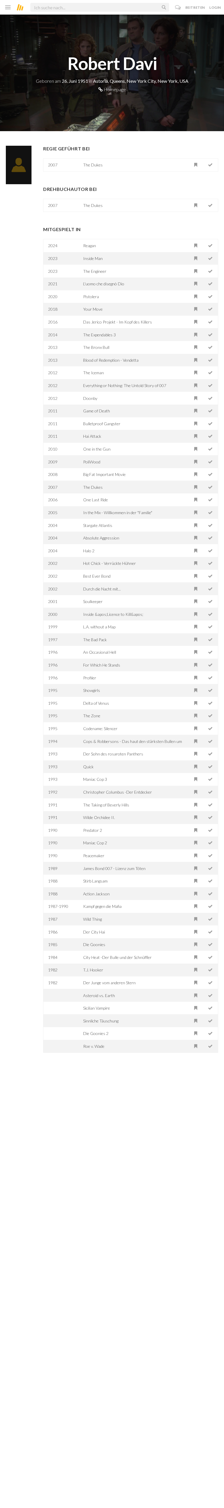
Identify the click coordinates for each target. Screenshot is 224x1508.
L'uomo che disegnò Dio (103, 283)
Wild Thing (92, 919)
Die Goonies (94, 944)
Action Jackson (96, 893)
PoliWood (91, 461)
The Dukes (93, 164)
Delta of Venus (96, 703)
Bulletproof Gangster (101, 423)
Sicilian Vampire (96, 1008)
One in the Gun (97, 449)
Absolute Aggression (101, 537)
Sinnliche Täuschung (100, 1020)
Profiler (89, 677)
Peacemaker (93, 855)
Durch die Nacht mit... (102, 588)
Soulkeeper (93, 601)
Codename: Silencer (100, 728)
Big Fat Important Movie (104, 474)
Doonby (90, 398)
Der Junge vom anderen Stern (109, 982)
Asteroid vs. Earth (99, 995)
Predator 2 (92, 830)
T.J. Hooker (93, 969)
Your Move (93, 309)
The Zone (91, 715)
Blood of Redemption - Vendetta (111, 360)
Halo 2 (88, 550)
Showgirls (91, 690)
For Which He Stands (101, 664)
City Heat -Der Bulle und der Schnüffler (117, 957)
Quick (88, 766)
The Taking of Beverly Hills (106, 804)
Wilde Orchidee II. (99, 817)
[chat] (178, 7)
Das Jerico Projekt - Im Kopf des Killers (117, 321)
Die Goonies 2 (95, 1033)
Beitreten (195, 7)
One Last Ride (95, 499)
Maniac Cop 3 (95, 779)
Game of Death (96, 410)
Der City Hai (94, 931)
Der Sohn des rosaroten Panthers (113, 753)
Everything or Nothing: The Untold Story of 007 (124, 385)
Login (215, 7)
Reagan (89, 245)
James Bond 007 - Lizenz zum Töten (114, 868)
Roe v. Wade (93, 1046)
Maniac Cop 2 (95, 842)
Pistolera (91, 296)
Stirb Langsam (95, 880)
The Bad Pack (95, 639)
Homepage (114, 89)
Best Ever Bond (97, 576)
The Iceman (93, 372)
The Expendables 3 (99, 334)
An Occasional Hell (99, 652)
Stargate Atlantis (97, 525)
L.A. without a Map (99, 626)
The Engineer (94, 271)
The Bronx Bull (96, 347)
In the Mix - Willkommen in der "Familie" (117, 512)
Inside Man (93, 258)
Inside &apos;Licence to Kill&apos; (113, 614)
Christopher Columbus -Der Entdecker (117, 792)
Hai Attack (92, 436)
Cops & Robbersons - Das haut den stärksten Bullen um (132, 741)
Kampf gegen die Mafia (102, 906)
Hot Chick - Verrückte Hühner (109, 563)
